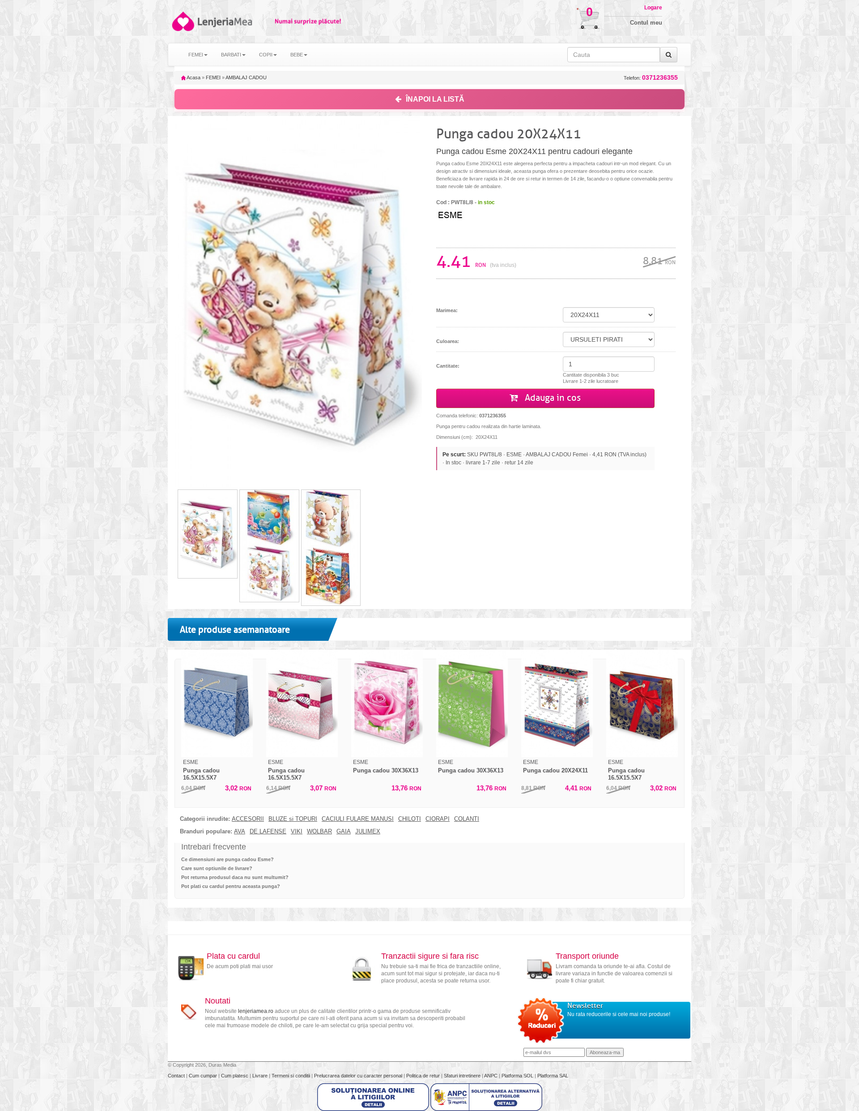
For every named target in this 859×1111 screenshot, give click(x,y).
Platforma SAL (552, 1075)
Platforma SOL (517, 1075)
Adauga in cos (552, 397)
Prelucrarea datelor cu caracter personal (359, 1075)
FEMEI (213, 77)
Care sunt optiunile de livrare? (216, 868)
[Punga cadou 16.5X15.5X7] (217, 703)
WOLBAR (319, 831)
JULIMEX (367, 831)
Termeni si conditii (291, 1075)
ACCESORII (248, 819)
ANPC (491, 1075)
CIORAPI (437, 819)
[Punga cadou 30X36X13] (387, 703)
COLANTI (466, 819)
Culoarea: (447, 341)
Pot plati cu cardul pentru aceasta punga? (230, 886)
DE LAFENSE (268, 831)
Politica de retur (423, 1075)
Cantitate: (447, 366)
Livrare (260, 1075)
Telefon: (651, 77)
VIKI (296, 831)
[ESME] (472, 214)
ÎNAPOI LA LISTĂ (435, 99)
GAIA (343, 831)
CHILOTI (409, 819)
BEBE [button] (296, 54)
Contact (177, 1075)
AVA (239, 831)
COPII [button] (265, 54)
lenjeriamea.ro (255, 1011)
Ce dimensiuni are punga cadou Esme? (227, 859)
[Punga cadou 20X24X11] (557, 703)
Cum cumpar (203, 1075)
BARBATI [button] (231, 54)
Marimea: (447, 310)
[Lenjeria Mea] (182, 21)
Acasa (193, 77)
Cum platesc (235, 1075)
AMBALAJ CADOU (246, 77)
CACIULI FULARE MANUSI (358, 819)
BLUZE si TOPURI (292, 819)
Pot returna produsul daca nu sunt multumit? (235, 877)
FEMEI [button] (195, 54)
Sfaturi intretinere (463, 1075)
